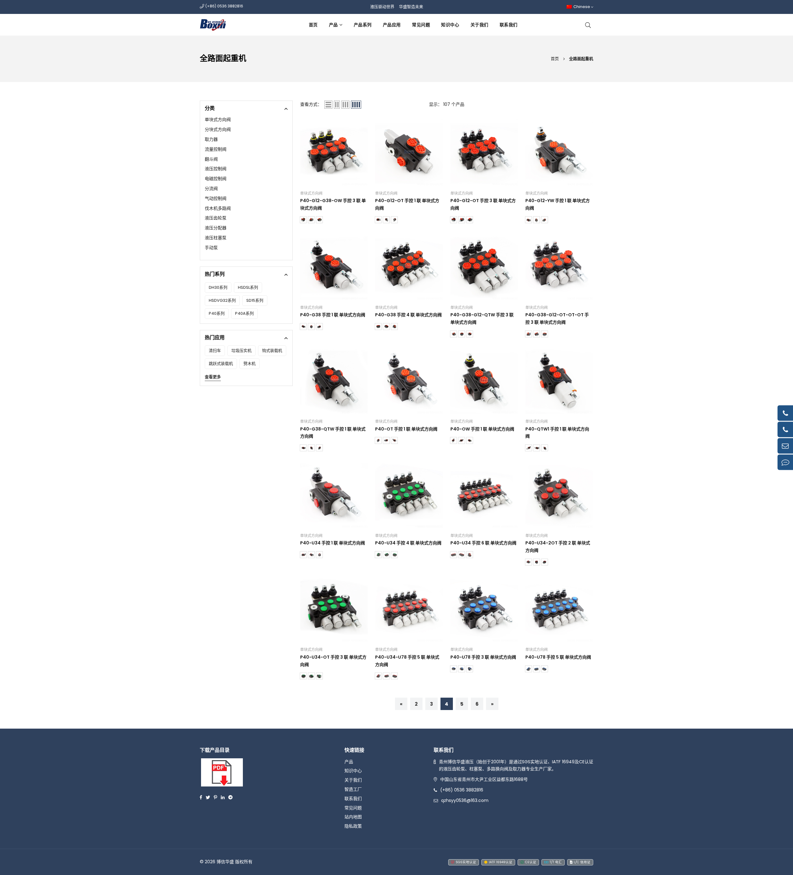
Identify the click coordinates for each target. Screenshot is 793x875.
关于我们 (480, 25)
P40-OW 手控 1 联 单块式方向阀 (482, 429)
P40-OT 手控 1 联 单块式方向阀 (406, 429)
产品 (333, 25)
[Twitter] (208, 797)
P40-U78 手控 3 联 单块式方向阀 (483, 657)
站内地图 (353, 817)
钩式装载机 (272, 350)
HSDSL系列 (248, 287)
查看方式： (311, 104)
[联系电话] (785, 413)
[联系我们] (785, 462)
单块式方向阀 (218, 119)
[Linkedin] (223, 797)
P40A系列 (244, 313)
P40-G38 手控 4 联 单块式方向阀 (408, 315)
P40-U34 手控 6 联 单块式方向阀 (483, 543)
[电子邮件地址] (785, 445)
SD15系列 (254, 300)
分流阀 (211, 188)
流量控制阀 (215, 149)
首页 (313, 25)
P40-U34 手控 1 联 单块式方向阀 (332, 543)
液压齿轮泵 (215, 218)
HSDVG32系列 (222, 300)
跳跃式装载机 (221, 363)
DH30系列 (218, 287)
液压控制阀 (215, 169)
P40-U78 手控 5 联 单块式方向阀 (558, 657)
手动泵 (211, 248)
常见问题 (421, 25)
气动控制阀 (215, 198)
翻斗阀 (211, 159)
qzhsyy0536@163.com (465, 800)
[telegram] (230, 797)
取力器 (211, 139)
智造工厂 (353, 789)
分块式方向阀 (218, 129)
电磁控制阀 (215, 178)
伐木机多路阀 (218, 208)
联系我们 (509, 25)
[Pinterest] (215, 797)
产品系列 (363, 25)
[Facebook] (201, 797)
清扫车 (215, 350)
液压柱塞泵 (215, 238)
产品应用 (392, 25)
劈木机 (249, 363)
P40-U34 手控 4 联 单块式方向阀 (408, 543)
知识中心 (450, 25)
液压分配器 (215, 228)
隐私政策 (353, 826)
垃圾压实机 (241, 350)
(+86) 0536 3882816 (461, 790)
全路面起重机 (581, 59)
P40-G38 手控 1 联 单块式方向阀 (332, 315)
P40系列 (217, 313)
